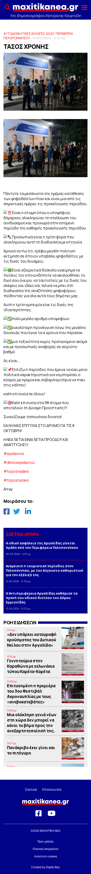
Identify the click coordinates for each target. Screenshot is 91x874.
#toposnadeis (16, 471)
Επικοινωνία (51, 789)
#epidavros (14, 453)
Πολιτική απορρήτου (46, 849)
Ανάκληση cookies (45, 856)
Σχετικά (31, 789)
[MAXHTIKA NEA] (45, 8)
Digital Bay (53, 867)
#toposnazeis (16, 480)
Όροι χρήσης (46, 841)
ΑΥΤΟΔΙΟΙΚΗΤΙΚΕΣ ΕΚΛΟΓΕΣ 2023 (29, 33)
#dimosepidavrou (19, 462)
